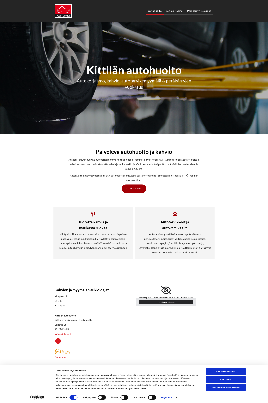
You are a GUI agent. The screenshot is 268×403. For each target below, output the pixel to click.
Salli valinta (225, 379)
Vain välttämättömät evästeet (226, 387)
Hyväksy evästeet (166, 302)
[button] (134, 188)
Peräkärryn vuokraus (199, 10)
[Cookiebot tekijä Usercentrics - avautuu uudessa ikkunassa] (37, 397)
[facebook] (58, 341)
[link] (166, 290)
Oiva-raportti (62, 357)
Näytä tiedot (167, 397)
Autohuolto (155, 10)
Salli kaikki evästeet (225, 371)
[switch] (102, 397)
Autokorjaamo (174, 10)
